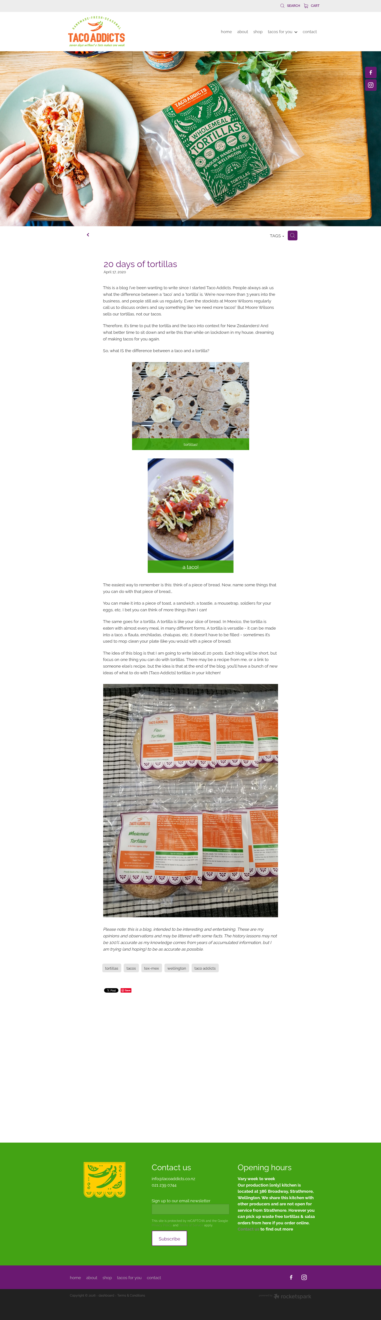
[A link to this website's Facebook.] (371, 72)
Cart (314, 5)
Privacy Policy (162, 1225)
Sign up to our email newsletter (181, 1201)
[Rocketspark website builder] (285, 1296)
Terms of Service (191, 1225)
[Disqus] (190, 1062)
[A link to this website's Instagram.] (371, 85)
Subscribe (169, 1238)
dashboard (106, 1295)
